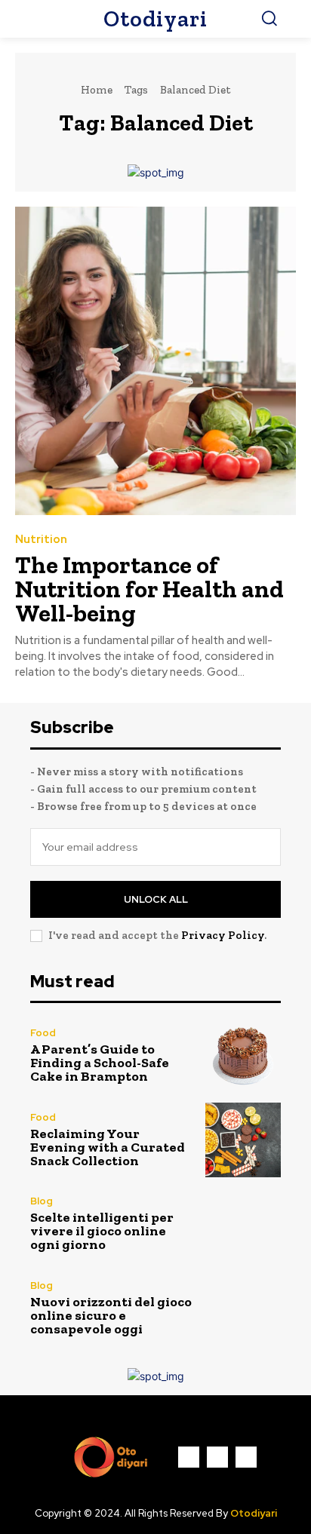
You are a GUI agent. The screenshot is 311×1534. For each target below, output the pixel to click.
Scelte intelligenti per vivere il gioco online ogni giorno (102, 1231)
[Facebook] (188, 1457)
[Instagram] (217, 1457)
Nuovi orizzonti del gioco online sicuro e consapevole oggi (111, 1315)
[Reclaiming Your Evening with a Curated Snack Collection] (243, 1140)
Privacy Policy (222, 935)
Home (96, 90)
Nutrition (41, 539)
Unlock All (156, 899)
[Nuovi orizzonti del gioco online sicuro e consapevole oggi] (243, 1308)
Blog (41, 1201)
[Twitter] (246, 1457)
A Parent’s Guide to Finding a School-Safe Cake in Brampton (99, 1063)
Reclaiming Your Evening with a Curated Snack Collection (107, 1147)
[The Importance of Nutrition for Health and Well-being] (155, 361)
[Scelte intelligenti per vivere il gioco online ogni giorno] (243, 1224)
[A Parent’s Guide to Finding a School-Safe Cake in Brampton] (243, 1056)
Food (43, 1033)
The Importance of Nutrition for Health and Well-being (149, 589)
